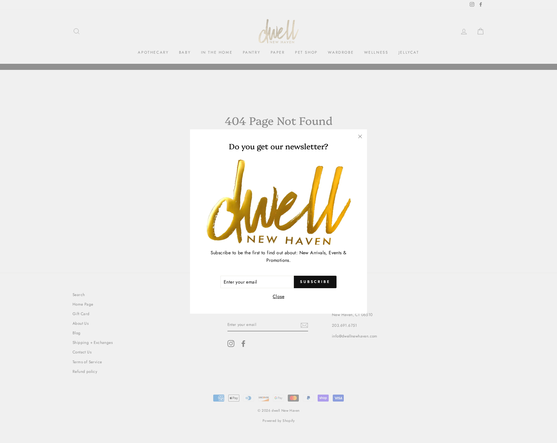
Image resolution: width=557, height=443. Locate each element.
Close (278, 296)
